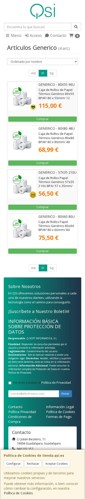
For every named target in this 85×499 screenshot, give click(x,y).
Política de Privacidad (19, 372)
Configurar (13, 464)
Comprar (42, 119)
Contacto (57, 35)
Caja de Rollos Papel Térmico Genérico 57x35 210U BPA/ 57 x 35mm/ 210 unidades (56, 184)
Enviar (65, 394)
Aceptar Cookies (56, 464)
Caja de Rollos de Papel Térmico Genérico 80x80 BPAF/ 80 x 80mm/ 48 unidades (56, 140)
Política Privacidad (22, 411)
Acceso (35, 35)
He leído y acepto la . (42, 383)
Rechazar (33, 464)
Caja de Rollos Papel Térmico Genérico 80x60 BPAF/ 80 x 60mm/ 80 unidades (56, 228)
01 (43, 73)
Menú (15, 35)
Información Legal (60, 407)
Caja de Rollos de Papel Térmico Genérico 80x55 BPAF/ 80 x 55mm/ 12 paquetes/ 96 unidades (56, 96)
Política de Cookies (18, 493)
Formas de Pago (59, 416)
